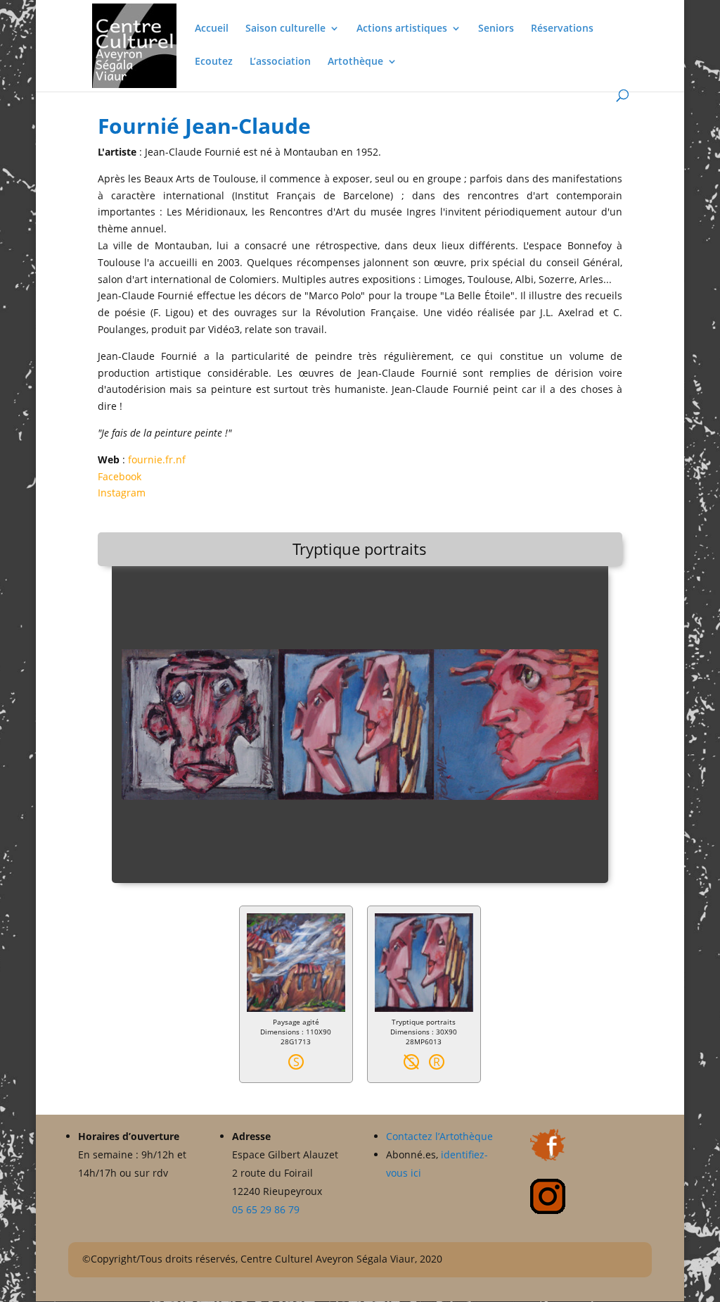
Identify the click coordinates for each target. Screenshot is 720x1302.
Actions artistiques (401, 29)
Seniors (496, 29)
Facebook (119, 476)
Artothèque (355, 62)
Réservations (562, 29)
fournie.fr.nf (157, 459)
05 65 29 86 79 (266, 1209)
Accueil (212, 29)
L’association (280, 62)
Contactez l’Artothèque (441, 1136)
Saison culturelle (285, 29)
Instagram (122, 492)
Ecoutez (214, 62)
